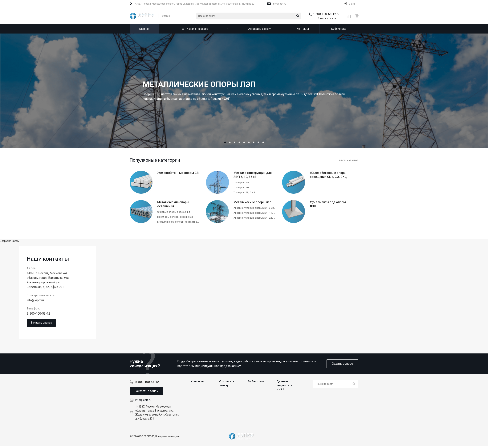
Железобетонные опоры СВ (178, 173)
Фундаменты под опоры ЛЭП (328, 204)
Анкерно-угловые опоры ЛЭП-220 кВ (255, 217)
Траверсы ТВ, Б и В (244, 192)
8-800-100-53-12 (38, 313)
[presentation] (19, 90)
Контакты (197, 381)
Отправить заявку (226, 383)
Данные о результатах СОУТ (285, 385)
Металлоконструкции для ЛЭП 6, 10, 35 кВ (253, 175)
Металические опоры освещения (173, 204)
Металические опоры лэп (252, 202)
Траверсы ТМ (241, 182)
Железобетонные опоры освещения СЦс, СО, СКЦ (328, 175)
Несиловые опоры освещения (175, 216)
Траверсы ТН (241, 187)
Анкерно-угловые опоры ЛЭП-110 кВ (255, 212)
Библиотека (256, 381)
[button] (225, 142)
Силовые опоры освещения (173, 211)
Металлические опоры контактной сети (180, 221)
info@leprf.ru (279, 3)
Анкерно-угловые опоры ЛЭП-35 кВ (254, 207)
